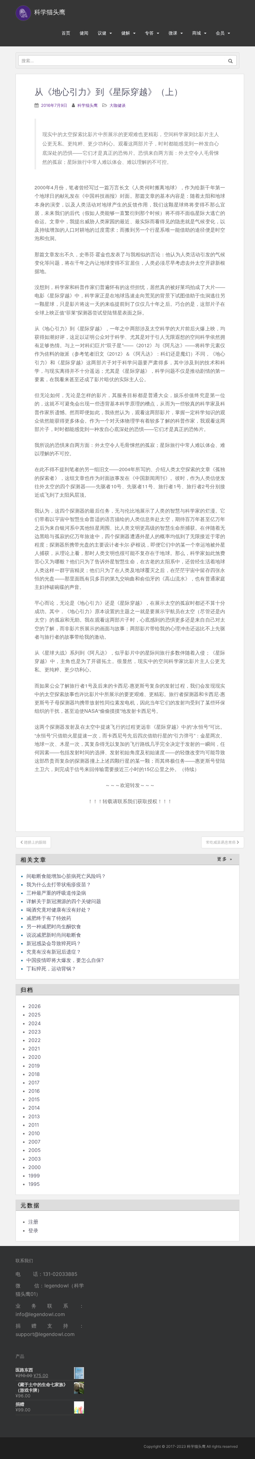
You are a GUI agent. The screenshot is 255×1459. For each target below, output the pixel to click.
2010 (34, 1133)
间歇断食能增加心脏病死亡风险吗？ (66, 876)
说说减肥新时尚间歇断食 (53, 935)
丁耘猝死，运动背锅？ (51, 968)
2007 (34, 1142)
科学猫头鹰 (87, 105)
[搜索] (231, 60)
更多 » (225, 859)
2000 (34, 1167)
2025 (34, 1014)
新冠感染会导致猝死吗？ (54, 943)
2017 (33, 1082)
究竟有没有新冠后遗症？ (54, 952)
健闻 (84, 33)
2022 (34, 1040)
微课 (173, 33)
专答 (149, 33)
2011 (33, 1125)
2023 (34, 1032)
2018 (34, 1074)
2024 (34, 1023)
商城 (196, 33)
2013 (34, 1116)
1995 (34, 1184)
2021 (34, 1048)
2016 (34, 1091)
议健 (102, 33)
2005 (34, 1150)
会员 (220, 33)
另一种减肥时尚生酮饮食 (53, 926)
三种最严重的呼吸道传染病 (56, 893)
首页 (66, 33)
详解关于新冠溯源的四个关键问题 (63, 901)
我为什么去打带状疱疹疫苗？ (58, 884)
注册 (33, 1222)
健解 (125, 33)
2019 (34, 1066)
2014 (34, 1108)
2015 (34, 1099)
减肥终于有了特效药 (48, 918)
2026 (34, 1006)
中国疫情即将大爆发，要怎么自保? (65, 960)
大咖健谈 (117, 105)
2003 (34, 1159)
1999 (34, 1175)
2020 (34, 1057)
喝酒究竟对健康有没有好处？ (58, 910)
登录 (33, 1230)
